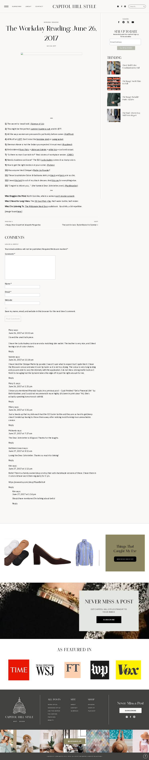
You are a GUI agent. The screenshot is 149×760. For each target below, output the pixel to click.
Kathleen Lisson (16, 448)
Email (8, 292)
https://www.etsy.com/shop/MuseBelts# (27, 482)
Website (8, 300)
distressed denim (39, 149)
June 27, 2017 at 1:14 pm (24, 494)
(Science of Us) (37, 124)
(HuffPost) (69, 134)
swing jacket (57, 139)
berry (62, 175)
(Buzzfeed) (67, 144)
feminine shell (43, 139)
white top (53, 149)
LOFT (19, 139)
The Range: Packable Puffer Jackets (130, 98)
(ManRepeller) (71, 185)
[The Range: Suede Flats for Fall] (113, 83)
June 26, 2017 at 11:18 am (21, 359)
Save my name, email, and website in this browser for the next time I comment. (40, 311)
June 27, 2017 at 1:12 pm (20, 468)
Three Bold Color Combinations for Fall (131, 66)
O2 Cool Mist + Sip (43, 201)
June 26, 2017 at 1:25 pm (20, 386)
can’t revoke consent (64, 196)
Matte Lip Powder (41, 170)
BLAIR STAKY (98, 756)
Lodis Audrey (47, 160)
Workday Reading (51, 22)
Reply (11, 351)
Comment (10, 254)
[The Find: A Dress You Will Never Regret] (113, 115)
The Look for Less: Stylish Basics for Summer (79, 225)
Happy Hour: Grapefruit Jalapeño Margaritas (23, 225)
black (52, 175)
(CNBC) (70, 154)
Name (8, 283)
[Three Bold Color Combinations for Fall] (113, 68)
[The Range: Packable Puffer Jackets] (113, 99)
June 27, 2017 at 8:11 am (20, 451)
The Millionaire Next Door (36, 206)
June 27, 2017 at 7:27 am (20, 433)
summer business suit (40, 129)
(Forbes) (51, 165)
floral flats (24, 149)
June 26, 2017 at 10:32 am (21, 333)
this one (55, 180)
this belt (18, 180)
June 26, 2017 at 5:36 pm (20, 410)
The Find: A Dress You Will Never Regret (131, 114)
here (19, 211)
